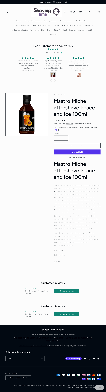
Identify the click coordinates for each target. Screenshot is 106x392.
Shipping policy (95, 385)
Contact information (75, 387)
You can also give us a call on (40, 346)
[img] (53, 49)
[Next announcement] (100, 2)
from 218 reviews (52, 52)
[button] (7, 12)
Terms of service (79, 385)
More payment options (77, 157)
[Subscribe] (42, 358)
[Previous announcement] (6, 2)
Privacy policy (65, 385)
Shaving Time (24, 385)
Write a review (67, 291)
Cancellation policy (93, 387)
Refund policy (51, 385)
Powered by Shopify (37, 385)
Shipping (69, 123)
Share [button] (58, 262)
